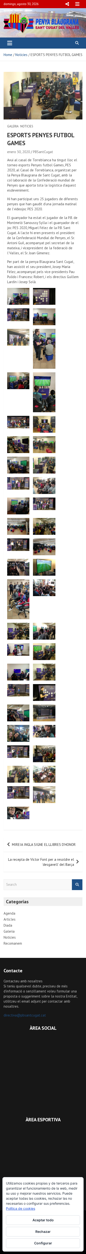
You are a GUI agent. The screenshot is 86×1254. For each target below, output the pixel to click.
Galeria (13, 126)
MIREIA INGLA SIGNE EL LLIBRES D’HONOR (44, 844)
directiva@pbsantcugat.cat (25, 1015)
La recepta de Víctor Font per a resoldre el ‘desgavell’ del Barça (41, 862)
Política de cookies (20, 1208)
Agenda (9, 913)
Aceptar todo (43, 1220)
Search (77, 884)
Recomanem (13, 943)
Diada (8, 925)
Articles (10, 919)
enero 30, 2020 (18, 152)
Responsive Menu (67, 4)
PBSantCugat (43, 152)
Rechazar (43, 1231)
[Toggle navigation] (10, 43)
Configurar (43, 1243)
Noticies (26, 126)
